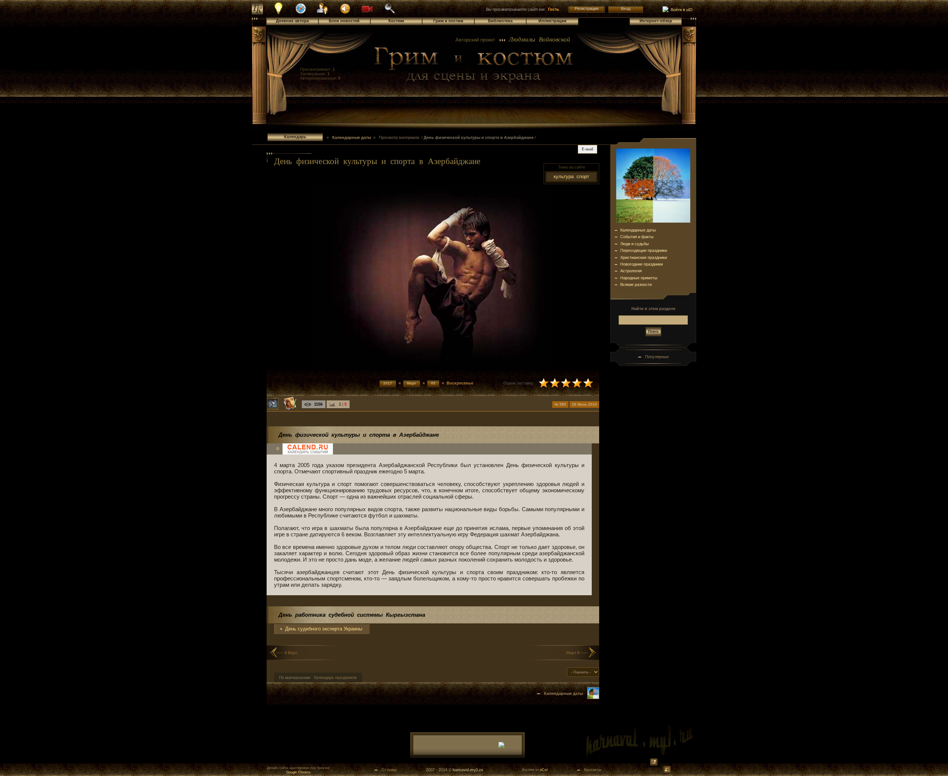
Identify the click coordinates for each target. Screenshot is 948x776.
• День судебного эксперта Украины (321, 629)
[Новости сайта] (278, 13)
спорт (583, 176)
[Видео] (367, 8)
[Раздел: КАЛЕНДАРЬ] (593, 697)
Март (411, 383)
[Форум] (345, 8)
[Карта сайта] (300, 12)
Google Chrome (298, 772)
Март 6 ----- (577, 652)
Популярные (657, 356)
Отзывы (389, 769)
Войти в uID (680, 9)
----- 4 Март (287, 652)
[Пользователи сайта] (323, 13)
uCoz (544, 770)
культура (564, 176)
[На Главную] (474, 65)
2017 (387, 383)
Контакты (592, 769)
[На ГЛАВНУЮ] (257, 13)
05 (433, 383)
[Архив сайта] (389, 12)
